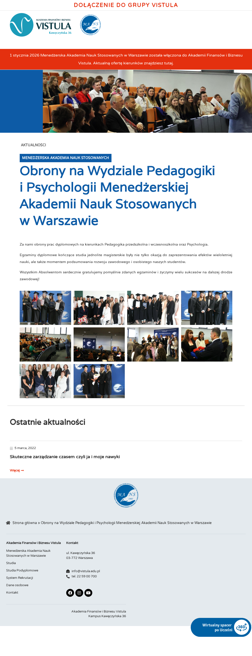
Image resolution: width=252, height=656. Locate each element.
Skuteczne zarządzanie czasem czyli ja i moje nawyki (65, 456)
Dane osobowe (17, 585)
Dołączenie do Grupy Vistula (126, 5)
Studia (11, 563)
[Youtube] (88, 593)
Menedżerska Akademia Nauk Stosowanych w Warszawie (28, 553)
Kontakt (12, 593)
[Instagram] (79, 593)
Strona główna (25, 523)
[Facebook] (70, 593)
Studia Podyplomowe (22, 570)
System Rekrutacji (19, 578)
